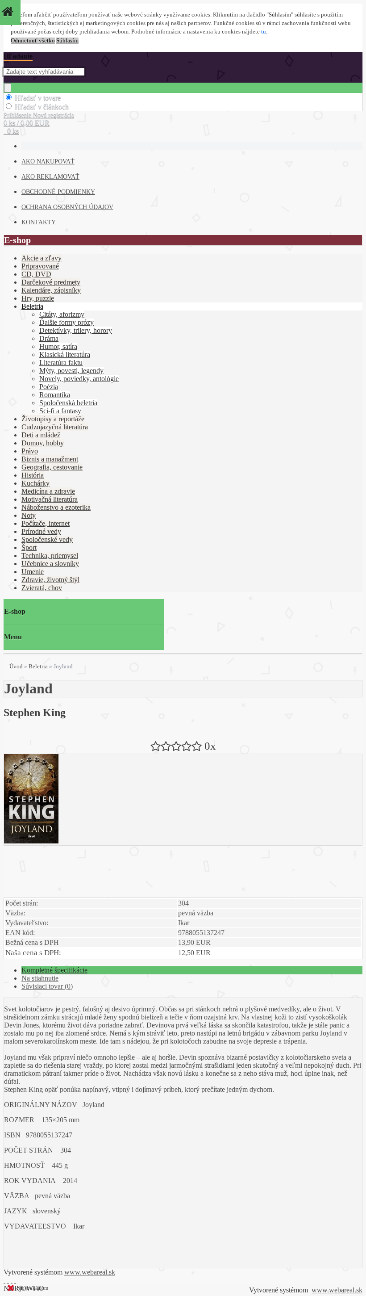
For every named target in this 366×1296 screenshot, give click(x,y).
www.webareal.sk (89, 1272)
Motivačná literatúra (49, 499)
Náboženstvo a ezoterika (56, 507)
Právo (29, 451)
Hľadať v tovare (38, 97)
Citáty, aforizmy (61, 314)
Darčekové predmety (50, 282)
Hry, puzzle (37, 298)
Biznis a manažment (49, 459)
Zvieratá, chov (41, 587)
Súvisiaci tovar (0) (47, 986)
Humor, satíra (58, 346)
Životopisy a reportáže (52, 419)
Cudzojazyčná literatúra (54, 427)
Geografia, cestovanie (52, 467)
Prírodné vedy (41, 531)
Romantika (54, 394)
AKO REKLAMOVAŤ (50, 176)
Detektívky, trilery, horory (75, 330)
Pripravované (40, 266)
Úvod (16, 666)
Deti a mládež (40, 435)
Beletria (32, 306)
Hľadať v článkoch (42, 106)
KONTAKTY (38, 222)
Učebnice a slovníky (50, 563)
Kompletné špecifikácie (54, 970)
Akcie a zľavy (41, 258)
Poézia (48, 386)
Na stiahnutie (39, 978)
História (32, 475)
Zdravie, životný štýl (50, 579)
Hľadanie (18, 56)
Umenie (32, 571)
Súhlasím (67, 41)
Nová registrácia (53, 115)
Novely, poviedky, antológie (79, 378)
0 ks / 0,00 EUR (27, 122)
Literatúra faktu (61, 362)
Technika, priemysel (49, 555)
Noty (28, 515)
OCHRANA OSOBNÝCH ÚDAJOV (67, 207)
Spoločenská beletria (68, 403)
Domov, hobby (42, 443)
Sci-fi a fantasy (60, 411)
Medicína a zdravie (48, 491)
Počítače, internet (45, 523)
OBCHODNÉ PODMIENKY (58, 192)
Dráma (48, 338)
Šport (29, 547)
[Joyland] (31, 841)
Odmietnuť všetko (33, 41)
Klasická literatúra (64, 354)
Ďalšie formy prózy (66, 322)
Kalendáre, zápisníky (51, 290)
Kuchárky (35, 483)
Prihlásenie (18, 115)
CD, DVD (36, 274)
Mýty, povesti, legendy (71, 370)
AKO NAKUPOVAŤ (48, 161)
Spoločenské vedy (47, 539)
